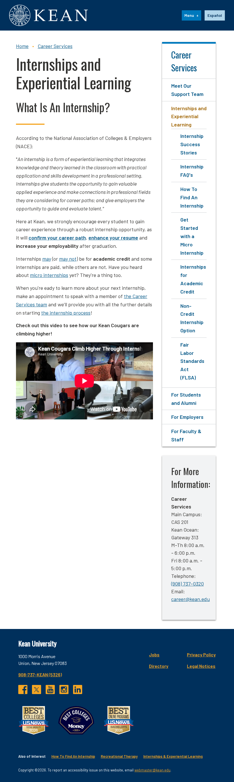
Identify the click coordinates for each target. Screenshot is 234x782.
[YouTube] (50, 689)
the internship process (65, 312)
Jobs (154, 654)
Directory (158, 666)
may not (67, 259)
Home (22, 46)
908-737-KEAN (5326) (40, 674)
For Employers (187, 417)
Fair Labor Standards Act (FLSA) (192, 361)
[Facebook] (22, 689)
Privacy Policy (201, 654)
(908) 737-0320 (187, 583)
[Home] (48, 15)
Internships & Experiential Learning (173, 756)
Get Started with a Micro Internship (191, 236)
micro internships (49, 275)
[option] (215, 15)
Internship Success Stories (191, 144)
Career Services (55, 46)
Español (214, 15)
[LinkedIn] (77, 689)
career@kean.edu (190, 599)
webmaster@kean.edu (152, 770)
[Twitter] (36, 689)
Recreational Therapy (119, 756)
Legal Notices (201, 666)
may (46, 259)
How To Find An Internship (191, 197)
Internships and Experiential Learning (189, 116)
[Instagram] (63, 689)
